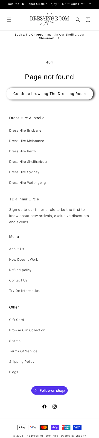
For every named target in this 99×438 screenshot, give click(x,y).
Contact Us (18, 280)
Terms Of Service (23, 351)
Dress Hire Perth (22, 151)
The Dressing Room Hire (41, 435)
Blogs (13, 372)
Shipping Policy (22, 361)
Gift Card (16, 320)
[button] (9, 20)
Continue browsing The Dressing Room (49, 93)
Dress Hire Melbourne (26, 141)
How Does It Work (23, 259)
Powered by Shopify (72, 435)
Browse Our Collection (27, 330)
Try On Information (24, 291)
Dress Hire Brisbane (25, 130)
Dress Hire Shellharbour (28, 161)
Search (15, 341)
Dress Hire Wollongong (27, 182)
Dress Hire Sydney (24, 172)
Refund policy (20, 270)
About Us (16, 249)
